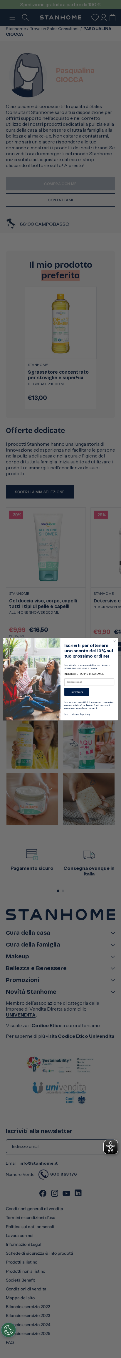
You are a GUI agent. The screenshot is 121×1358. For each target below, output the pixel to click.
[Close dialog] (114, 641)
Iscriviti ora (77, 691)
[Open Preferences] (8, 1330)
